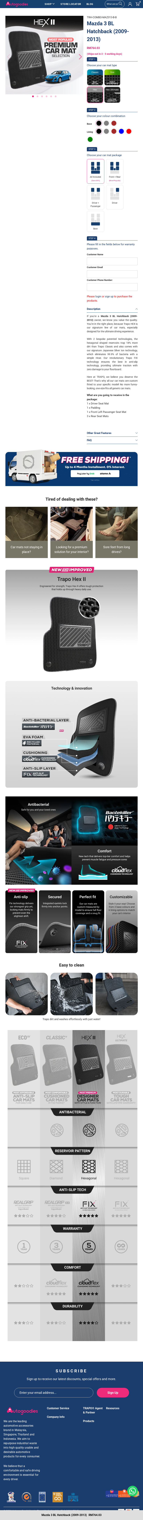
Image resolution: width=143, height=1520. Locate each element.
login (98, 296)
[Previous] (8, 57)
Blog (89, 4)
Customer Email (95, 267)
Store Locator (71, 4)
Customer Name (95, 254)
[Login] (130, 4)
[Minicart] (138, 4)
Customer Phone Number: (100, 280)
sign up (109, 296)
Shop (48, 4)
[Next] (79, 57)
